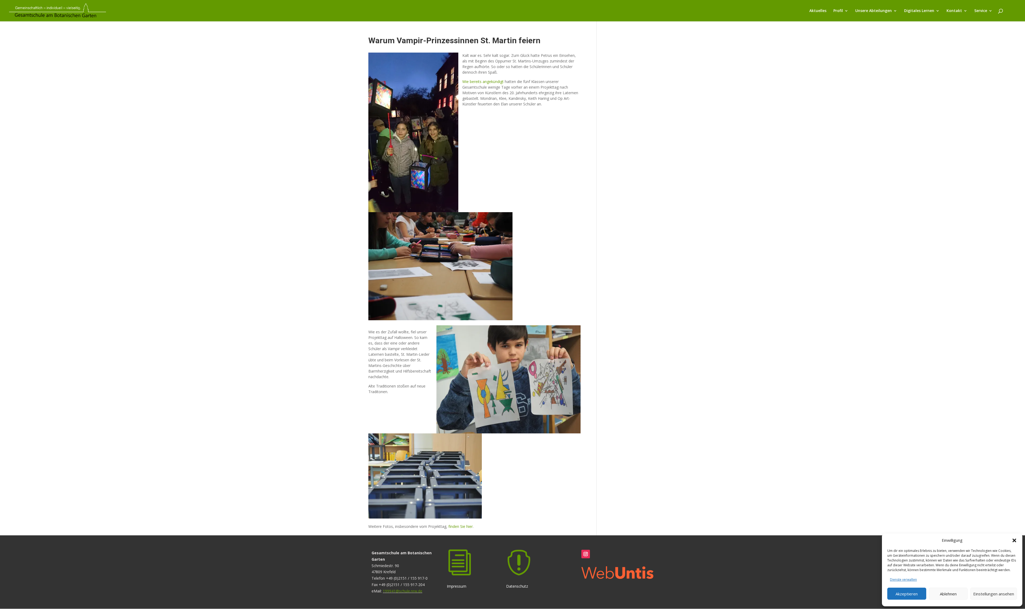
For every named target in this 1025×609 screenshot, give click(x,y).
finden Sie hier (460, 526)
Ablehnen (948, 593)
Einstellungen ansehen (993, 593)
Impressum (459, 569)
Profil (838, 11)
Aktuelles (817, 11)
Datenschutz (519, 569)
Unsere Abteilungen (873, 11)
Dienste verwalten (903, 579)
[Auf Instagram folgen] (585, 554)
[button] (1014, 540)
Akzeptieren (907, 593)
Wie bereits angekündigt (483, 81)
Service (980, 11)
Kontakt (954, 11)
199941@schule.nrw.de (402, 591)
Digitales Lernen (919, 11)
